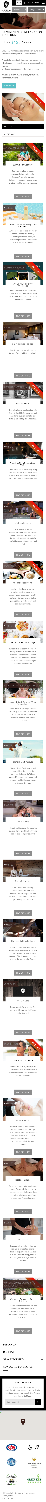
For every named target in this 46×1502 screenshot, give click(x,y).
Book (19, 2)
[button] (23, 1422)
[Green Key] (34, 1478)
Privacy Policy (7, 1495)
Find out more (23, 196)
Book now (9, 85)
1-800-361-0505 (33, 2)
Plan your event (35, 9)
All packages (9, 134)
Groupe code (18, 9)
